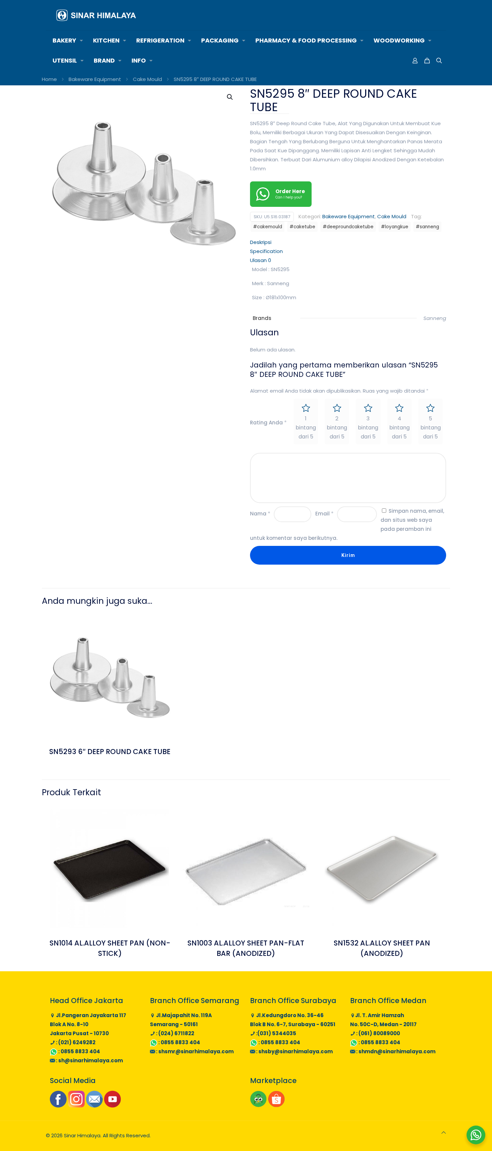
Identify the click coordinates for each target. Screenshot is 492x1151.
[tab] (348, 242)
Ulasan (260, 260)
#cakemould (267, 227)
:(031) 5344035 (275, 1033)
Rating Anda (268, 422)
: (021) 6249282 (75, 1042)
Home (49, 79)
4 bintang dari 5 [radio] (399, 427)
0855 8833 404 (80, 1051)
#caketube (302, 227)
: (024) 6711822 (174, 1033)
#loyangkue (394, 227)
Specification (266, 251)
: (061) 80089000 (377, 1033)
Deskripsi (260, 242)
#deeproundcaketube (348, 227)
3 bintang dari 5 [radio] (368, 427)
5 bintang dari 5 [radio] (430, 427)
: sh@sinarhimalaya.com (89, 1060)
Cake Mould (147, 79)
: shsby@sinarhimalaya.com (294, 1051)
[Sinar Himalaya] (96, 15)
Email (324, 513)
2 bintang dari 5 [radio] (337, 427)
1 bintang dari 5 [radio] (306, 427)
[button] (230, 97)
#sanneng (427, 227)
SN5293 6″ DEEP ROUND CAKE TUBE (109, 751)
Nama (260, 513)
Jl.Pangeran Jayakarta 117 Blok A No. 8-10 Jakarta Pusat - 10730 (88, 1024)
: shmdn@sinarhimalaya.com (395, 1051)
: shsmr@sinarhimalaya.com (194, 1051)
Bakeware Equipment (95, 79)
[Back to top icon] (443, 1132)
